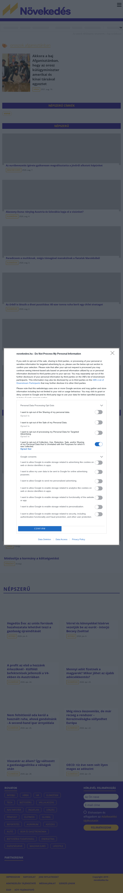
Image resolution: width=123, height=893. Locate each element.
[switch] (99, 412)
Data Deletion (44, 539)
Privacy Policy (78, 539)
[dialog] (61, 446)
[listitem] (61, 405)
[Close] (113, 354)
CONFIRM (39, 528)
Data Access (61, 539)
